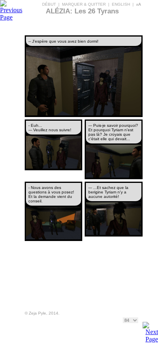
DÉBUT (49, 4)
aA (138, 4)
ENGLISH (121, 4)
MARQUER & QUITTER (84, 4)
